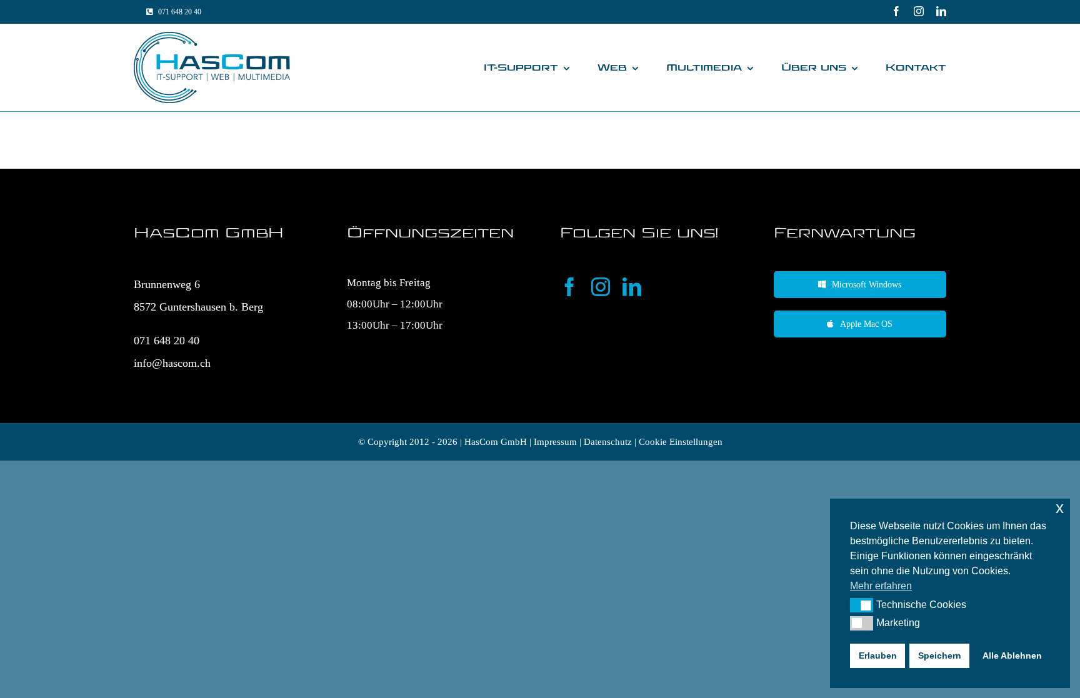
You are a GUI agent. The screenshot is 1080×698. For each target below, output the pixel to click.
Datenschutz (608, 442)
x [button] (1060, 508)
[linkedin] (941, 11)
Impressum (555, 442)
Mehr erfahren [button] (881, 586)
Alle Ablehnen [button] (1012, 656)
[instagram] (919, 11)
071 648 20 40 (166, 340)
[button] (861, 605)
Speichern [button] (939, 656)
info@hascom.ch (172, 363)
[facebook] (896, 11)
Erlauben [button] (878, 656)
